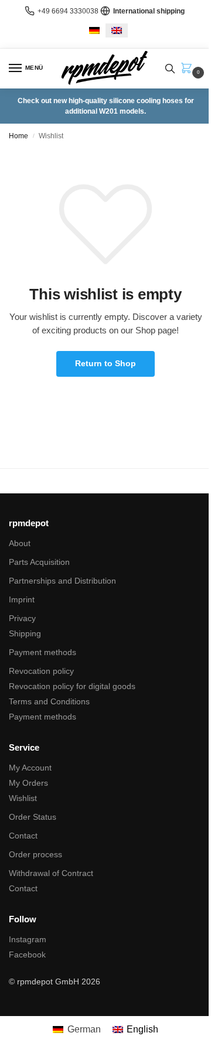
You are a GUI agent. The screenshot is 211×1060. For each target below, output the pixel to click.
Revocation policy (41, 671)
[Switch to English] (117, 30)
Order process (35, 854)
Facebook (27, 954)
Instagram (27, 939)
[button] (188, 69)
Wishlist (23, 798)
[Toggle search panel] (170, 68)
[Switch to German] (94, 30)
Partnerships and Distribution (62, 580)
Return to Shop (105, 363)
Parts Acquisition (39, 562)
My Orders (28, 783)
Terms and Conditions (49, 701)
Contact (23, 835)
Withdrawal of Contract (51, 873)
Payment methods (42, 652)
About (19, 543)
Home (18, 136)
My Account (30, 767)
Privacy (22, 618)
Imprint (22, 599)
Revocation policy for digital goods (72, 686)
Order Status (32, 817)
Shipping (25, 633)
